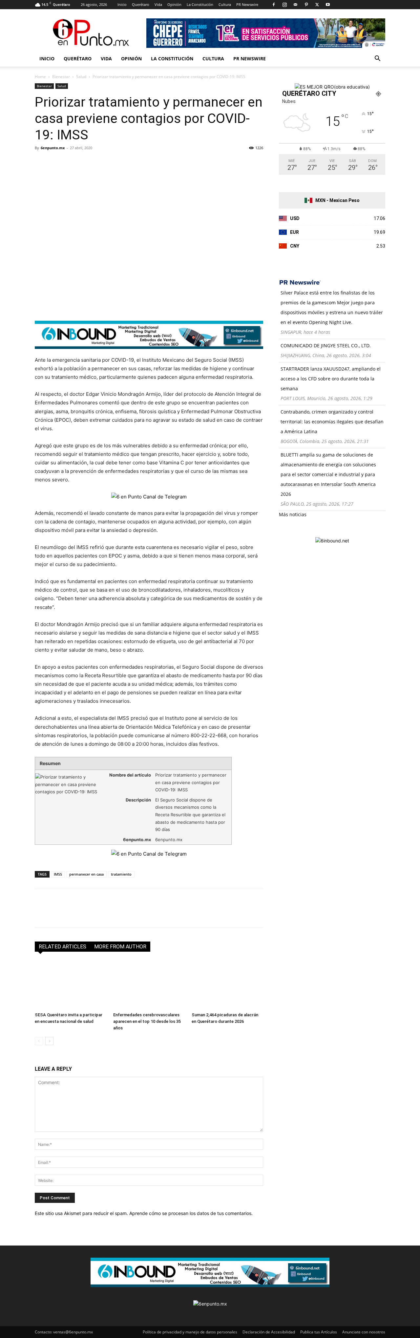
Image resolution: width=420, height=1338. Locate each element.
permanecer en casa (86, 874)
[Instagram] (284, 4)
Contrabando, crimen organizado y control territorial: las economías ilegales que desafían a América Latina (332, 422)
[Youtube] (328, 4)
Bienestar (61, 76)
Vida (158, 4)
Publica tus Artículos (318, 1332)
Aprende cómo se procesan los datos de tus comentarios (190, 1213)
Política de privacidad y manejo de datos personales (190, 1332)
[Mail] (295, 4)
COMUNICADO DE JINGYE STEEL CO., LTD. (326, 345)
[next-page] (49, 1041)
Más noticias (292, 514)
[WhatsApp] (86, 162)
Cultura (225, 4)
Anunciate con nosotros (363, 1332)
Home (40, 76)
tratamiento (121, 874)
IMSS (58, 874)
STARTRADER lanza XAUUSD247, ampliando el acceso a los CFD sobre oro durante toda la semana (331, 379)
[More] (117, 162)
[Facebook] (274, 4)
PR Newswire (247, 4)
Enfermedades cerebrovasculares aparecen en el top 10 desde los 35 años (147, 1021)
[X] (317, 4)
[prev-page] (39, 1041)
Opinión (174, 4)
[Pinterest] (306, 4)
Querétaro (140, 4)
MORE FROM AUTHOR (120, 946)
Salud (81, 76)
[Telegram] (101, 162)
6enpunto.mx (53, 147)
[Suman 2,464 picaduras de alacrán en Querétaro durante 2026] (227, 984)
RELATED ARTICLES (62, 946)
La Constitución (200, 4)
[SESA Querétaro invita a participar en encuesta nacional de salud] (70, 984)
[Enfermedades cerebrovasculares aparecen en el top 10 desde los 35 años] (149, 984)
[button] (377, 59)
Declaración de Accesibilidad (268, 1332)
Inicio (122, 4)
